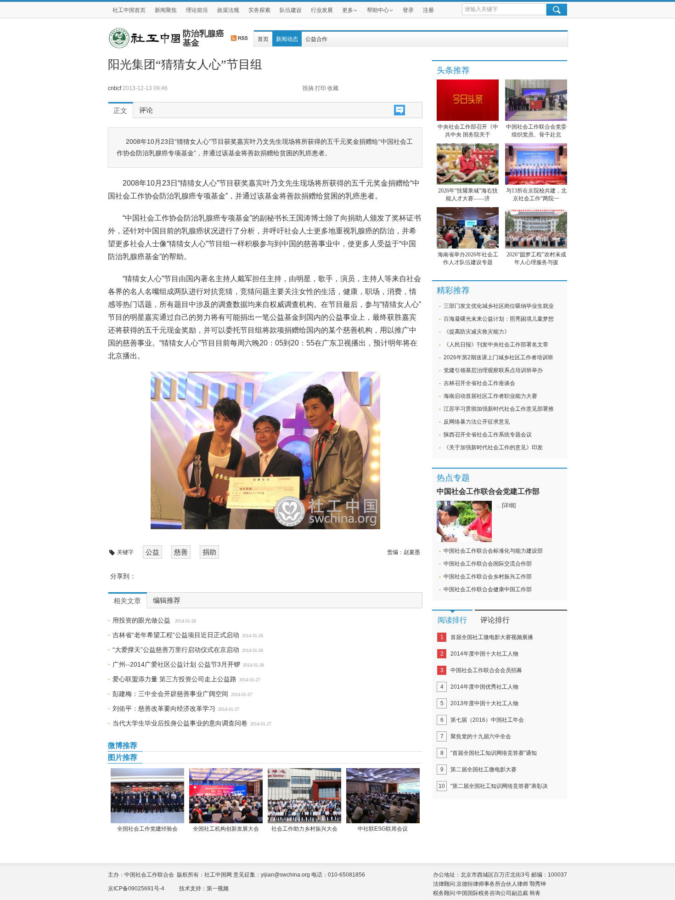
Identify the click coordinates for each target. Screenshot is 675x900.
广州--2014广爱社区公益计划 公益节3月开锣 (176, 664)
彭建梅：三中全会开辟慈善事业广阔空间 (170, 693)
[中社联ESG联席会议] (382, 795)
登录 (408, 10)
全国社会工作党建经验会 (147, 829)
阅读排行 (452, 620)
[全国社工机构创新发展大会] (225, 795)
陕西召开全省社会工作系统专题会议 (488, 434)
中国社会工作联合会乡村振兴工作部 (488, 576)
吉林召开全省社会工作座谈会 (479, 383)
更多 (347, 10)
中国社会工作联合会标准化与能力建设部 (493, 551)
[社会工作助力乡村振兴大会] (304, 795)
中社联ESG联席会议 (383, 829)
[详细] (509, 505)
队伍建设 (291, 10)
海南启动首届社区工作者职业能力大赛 (490, 396)
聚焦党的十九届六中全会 (480, 736)
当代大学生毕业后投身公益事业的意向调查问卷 (180, 723)
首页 (263, 39)
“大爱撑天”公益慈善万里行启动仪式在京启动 (175, 649)
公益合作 (316, 39)
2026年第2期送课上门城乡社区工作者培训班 (498, 357)
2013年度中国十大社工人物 (484, 703)
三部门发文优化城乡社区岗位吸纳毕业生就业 (499, 306)
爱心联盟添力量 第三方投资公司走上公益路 (174, 679)
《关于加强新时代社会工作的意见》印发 (493, 447)
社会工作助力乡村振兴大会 (304, 829)
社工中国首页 (129, 10)
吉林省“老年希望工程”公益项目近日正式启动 (175, 635)
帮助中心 (378, 10)
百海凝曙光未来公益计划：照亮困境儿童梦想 (499, 319)
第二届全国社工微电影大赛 (483, 769)
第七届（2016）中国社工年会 (487, 720)
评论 (146, 110)
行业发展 (322, 10)
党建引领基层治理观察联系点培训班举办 (493, 370)
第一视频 (218, 888)
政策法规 (228, 10)
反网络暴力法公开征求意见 (477, 422)
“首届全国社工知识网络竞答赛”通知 (493, 753)
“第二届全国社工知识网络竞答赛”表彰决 (499, 786)
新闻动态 (287, 39)
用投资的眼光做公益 (142, 620)
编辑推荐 (166, 600)
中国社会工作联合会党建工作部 (488, 491)
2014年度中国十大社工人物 (484, 654)
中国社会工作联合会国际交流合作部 (488, 563)
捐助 (209, 552)
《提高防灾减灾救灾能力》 (477, 331)
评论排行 (495, 620)
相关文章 (127, 601)
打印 (320, 88)
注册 (428, 10)
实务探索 (259, 10)
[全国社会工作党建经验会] (147, 795)
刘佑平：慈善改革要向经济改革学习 (163, 708)
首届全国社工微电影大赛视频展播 (491, 637)
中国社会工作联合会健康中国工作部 (488, 589)
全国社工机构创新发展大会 (226, 829)
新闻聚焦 (166, 10)
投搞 (308, 88)
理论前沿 (197, 10)
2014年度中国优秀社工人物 (484, 687)
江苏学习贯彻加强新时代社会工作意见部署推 (499, 409)
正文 (120, 110)
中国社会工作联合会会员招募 (486, 670)
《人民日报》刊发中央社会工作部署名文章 (496, 344)
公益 (152, 552)
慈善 (181, 552)
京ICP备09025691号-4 (136, 888)
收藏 (332, 88)
